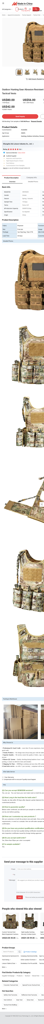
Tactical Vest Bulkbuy (10, 1005)
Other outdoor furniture (28, 960)
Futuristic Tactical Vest (11, 985)
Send (19, 897)
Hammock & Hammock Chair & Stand (14, 956)
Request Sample (36, 121)
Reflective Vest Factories (29, 995)
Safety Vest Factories (10, 995)
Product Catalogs (31, 952)
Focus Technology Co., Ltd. (25, 1016)
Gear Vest (19, 1000)
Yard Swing (5, 960)
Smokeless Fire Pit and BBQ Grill (31, 963)
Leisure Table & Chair (8, 963)
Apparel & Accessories (14, 15)
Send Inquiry (20, 116)
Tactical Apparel (26, 15)
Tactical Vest (36, 15)
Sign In (5, 168)
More (4, 1009)
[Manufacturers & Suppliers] (22, 4)
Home (3, 15)
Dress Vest (30, 1000)
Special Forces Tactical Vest (31, 985)
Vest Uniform (8, 1000)
